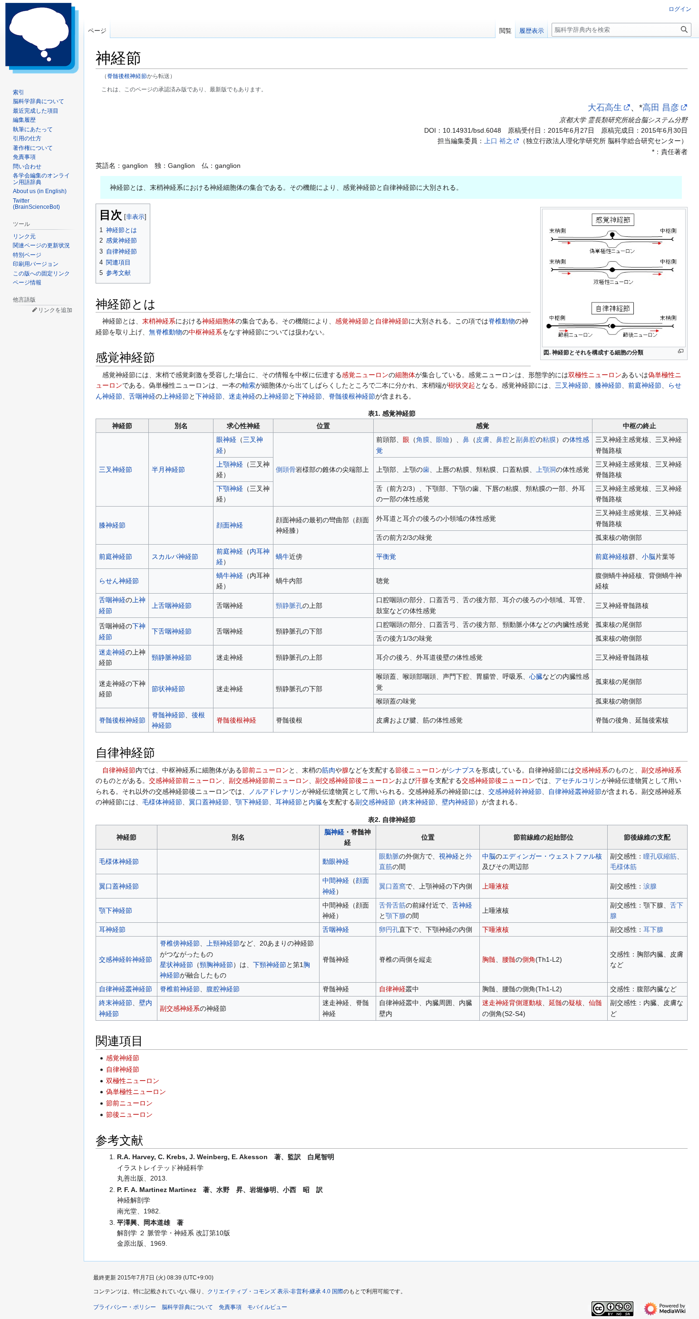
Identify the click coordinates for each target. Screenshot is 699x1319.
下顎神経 (229, 488)
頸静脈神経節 (172, 657)
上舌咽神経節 (172, 605)
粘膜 (549, 439)
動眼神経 (335, 861)
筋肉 (328, 770)
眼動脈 (389, 856)
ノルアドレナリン (275, 791)
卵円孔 (389, 929)
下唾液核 (495, 929)
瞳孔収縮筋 (660, 856)
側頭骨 (286, 469)
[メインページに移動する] (42, 38)
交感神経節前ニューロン (185, 780)
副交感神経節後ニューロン (355, 780)
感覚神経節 (352, 321)
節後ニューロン (418, 770)
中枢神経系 (205, 332)
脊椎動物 (501, 321)
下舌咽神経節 (172, 631)
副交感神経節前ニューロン (269, 780)
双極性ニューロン (594, 375)
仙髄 (595, 1002)
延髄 (555, 1002)
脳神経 (334, 832)
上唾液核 (495, 886)
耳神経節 (288, 802)
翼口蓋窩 (392, 886)
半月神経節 (168, 469)
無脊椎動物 (165, 332)
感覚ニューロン (365, 375)
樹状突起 (461, 385)
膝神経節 (608, 385)
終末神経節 (418, 802)
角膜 (422, 439)
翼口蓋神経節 (209, 802)
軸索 (248, 385)
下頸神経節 (269, 964)
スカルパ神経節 (175, 556)
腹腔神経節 (223, 989)
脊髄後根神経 (236, 720)
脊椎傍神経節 (180, 943)
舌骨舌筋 (392, 905)
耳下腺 (653, 929)
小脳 (648, 556)
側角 (528, 959)
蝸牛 (282, 556)
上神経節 (175, 396)
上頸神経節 (223, 943)
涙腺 (650, 886)
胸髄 (488, 959)
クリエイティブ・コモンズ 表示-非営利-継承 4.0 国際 (275, 1291)
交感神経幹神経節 (515, 791)
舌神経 (462, 905)
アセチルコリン (578, 780)
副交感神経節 (375, 802)
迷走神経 (242, 396)
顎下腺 (396, 915)
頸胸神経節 (216, 964)
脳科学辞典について (187, 1307)
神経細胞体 (218, 321)
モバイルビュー (267, 1307)
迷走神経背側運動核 (512, 1002)
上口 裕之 (498, 141)
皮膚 (482, 439)
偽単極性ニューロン (136, 1091)
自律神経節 (391, 321)
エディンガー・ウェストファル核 (552, 856)
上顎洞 (546, 469)
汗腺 (421, 780)
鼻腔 (502, 439)
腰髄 (508, 959)
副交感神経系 (661, 770)
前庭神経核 (612, 556)
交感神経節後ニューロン (498, 780)
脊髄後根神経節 (127, 76)
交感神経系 (591, 770)
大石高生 (605, 107)
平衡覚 (386, 556)
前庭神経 (229, 551)
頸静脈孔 (289, 605)
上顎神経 (229, 464)
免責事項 (230, 1307)
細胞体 (405, 375)
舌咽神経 (142, 396)
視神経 (449, 856)
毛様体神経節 (162, 802)
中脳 (488, 856)
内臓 (315, 802)
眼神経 (226, 439)
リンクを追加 (55, 310)
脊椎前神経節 (180, 989)
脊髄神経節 (168, 715)
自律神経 (392, 989)
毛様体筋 (623, 866)
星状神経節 (176, 964)
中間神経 (335, 880)
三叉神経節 (571, 385)
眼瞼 (442, 439)
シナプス (461, 770)
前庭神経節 (644, 385)
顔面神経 (229, 525)
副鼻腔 (526, 439)
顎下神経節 (252, 802)
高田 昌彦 (660, 107)
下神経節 (208, 396)
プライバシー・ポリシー (124, 1307)
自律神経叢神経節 (575, 791)
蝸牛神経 (229, 575)
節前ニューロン (265, 770)
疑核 (575, 1002)
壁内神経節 (458, 802)
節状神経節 (168, 689)
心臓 (536, 676)
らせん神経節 (119, 581)
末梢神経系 (158, 321)
